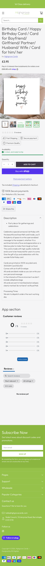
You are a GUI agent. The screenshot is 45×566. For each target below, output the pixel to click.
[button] (22, 333)
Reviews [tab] (9, 368)
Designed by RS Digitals (10, 551)
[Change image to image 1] (5, 124)
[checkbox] (8, 386)
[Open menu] (3, 13)
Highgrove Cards (11, 56)
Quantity (5, 159)
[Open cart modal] (41, 13)
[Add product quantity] (12, 164)
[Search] (40, 20)
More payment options (22, 179)
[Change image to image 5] (36, 124)
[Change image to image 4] (28, 124)
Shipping (15, 185)
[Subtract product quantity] (4, 164)
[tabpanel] (22, 397)
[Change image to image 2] (13, 124)
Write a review (22, 359)
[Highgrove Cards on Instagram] (3, 531)
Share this (10, 209)
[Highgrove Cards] (22, 13)
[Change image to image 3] (21, 124)
